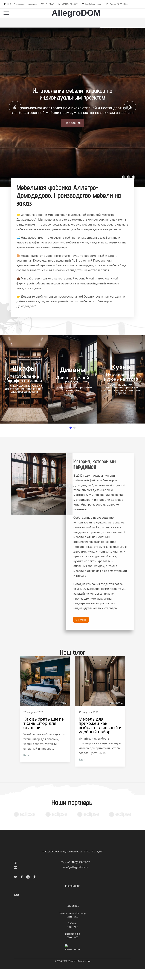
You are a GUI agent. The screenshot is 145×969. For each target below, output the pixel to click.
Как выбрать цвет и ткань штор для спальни (44, 723)
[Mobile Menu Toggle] (6, 13)
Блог (26, 755)
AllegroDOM (76, 12)
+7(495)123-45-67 (69, 4)
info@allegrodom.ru (93, 4)
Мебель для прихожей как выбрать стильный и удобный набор (100, 725)
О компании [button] (81, 620)
